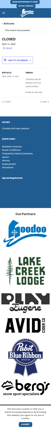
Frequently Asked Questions (17, 153)
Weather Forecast (12, 146)
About (5, 157)
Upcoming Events (12, 178)
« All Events (8, 23)
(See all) (9, 48)
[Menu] (3, 13)
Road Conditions (11, 150)
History (6, 160)
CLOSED (7, 101)
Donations (7, 167)
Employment (9, 164)
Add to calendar (18, 60)
